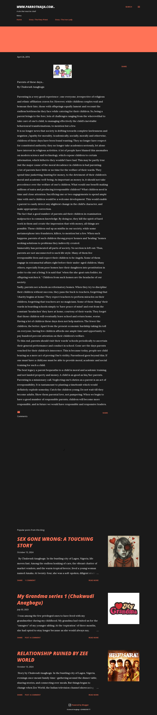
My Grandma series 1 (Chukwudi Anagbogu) (55, 599)
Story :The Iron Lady (63, 19)
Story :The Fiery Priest (38, 19)
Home (19, 19)
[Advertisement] (58, 498)
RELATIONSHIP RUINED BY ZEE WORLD (52, 656)
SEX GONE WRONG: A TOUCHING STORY (55, 542)
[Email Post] (18, 413)
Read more (94, 580)
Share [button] (124, 66)
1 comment (30, 580)
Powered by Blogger (80, 705)
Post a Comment (33, 637)
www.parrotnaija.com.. (36, 7)
